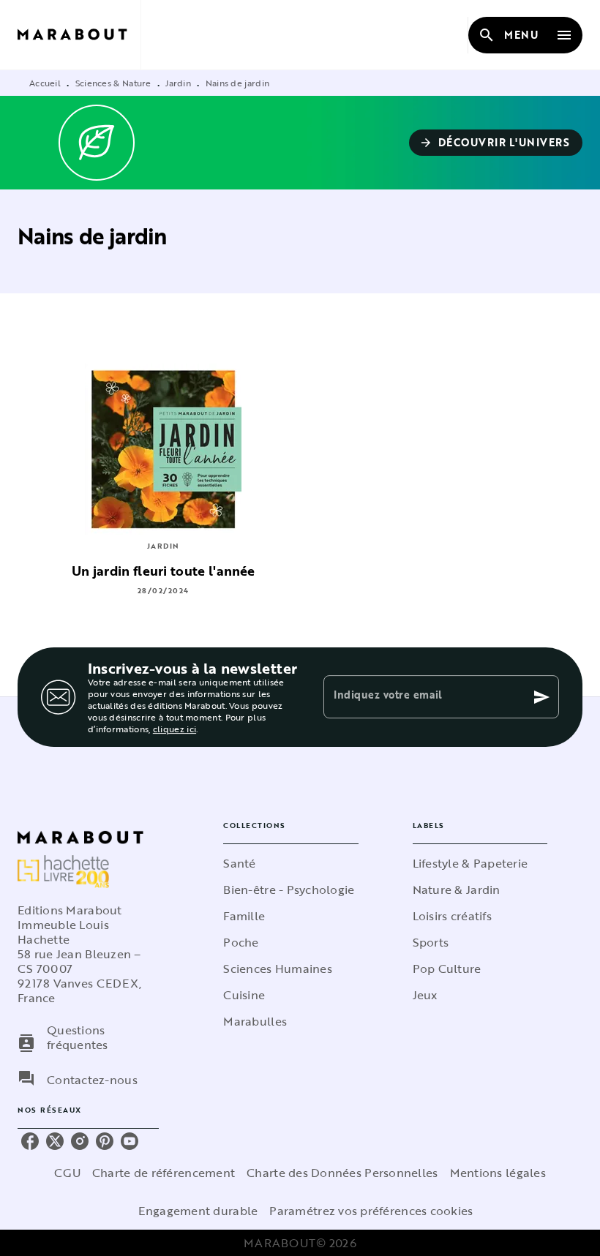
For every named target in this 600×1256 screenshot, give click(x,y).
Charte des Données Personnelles (342, 1172)
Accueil (45, 82)
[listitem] (30, 1141)
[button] (496, 142)
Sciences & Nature (113, 82)
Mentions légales (498, 1172)
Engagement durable (198, 1210)
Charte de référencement (163, 1172)
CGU (67, 1172)
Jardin (178, 82)
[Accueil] (79, 34)
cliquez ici (174, 728)
